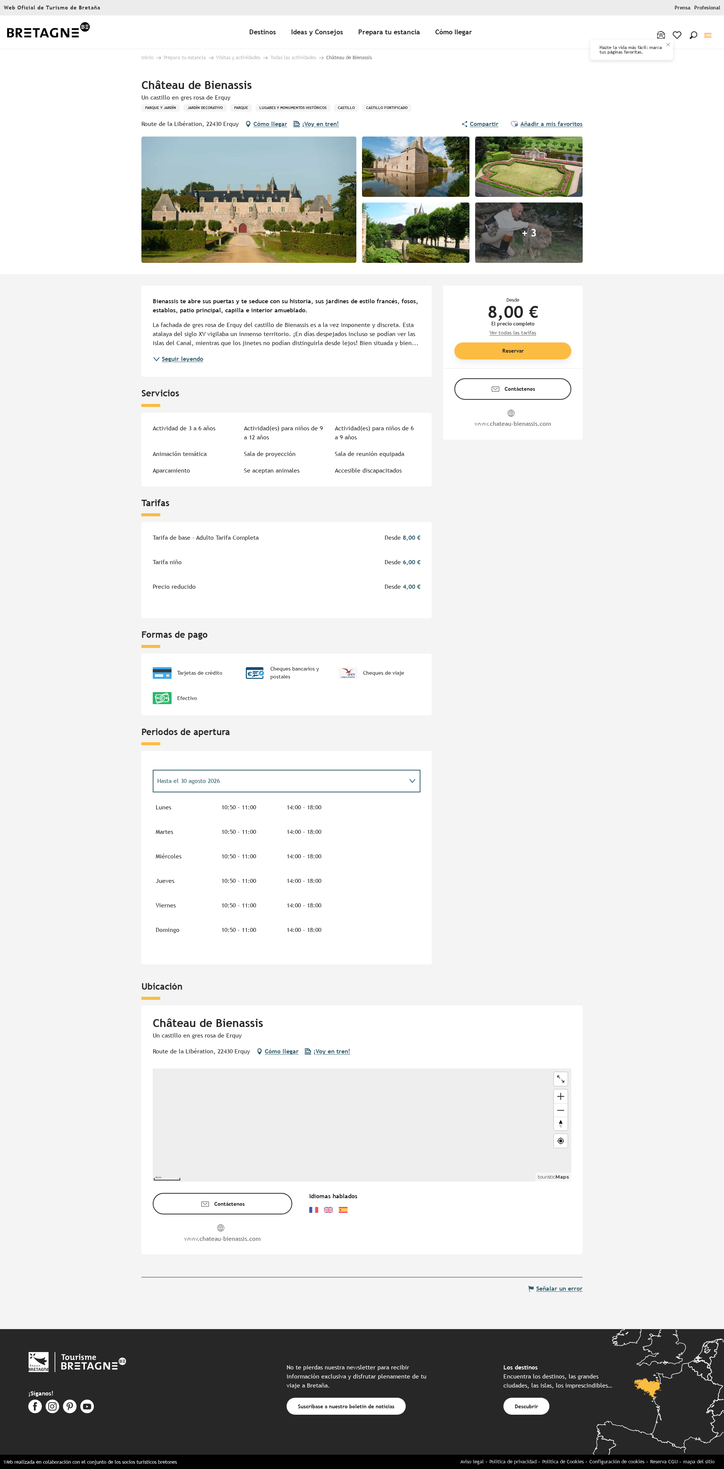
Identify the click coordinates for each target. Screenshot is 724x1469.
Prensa (682, 8)
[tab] (279, 781)
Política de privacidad (513, 1461)
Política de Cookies (563, 1461)
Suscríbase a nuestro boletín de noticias (346, 1406)
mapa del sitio (699, 1461)
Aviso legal (472, 1461)
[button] (693, 35)
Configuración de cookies (616, 1461)
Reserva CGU (664, 1461)
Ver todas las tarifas (512, 333)
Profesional (707, 8)
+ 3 (529, 233)
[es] (708, 35)
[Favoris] (678, 35)
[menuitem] (48, 32)
